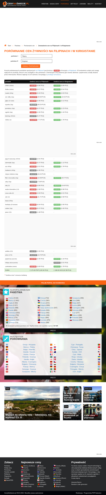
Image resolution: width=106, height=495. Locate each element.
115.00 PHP (33, 119)
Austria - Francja (29, 354)
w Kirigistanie (72, 70)
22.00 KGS (57, 189)
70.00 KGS (57, 100)
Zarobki (83, 4)
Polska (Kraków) (28, 484)
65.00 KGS (57, 204)
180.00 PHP (33, 178)
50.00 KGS (57, 108)
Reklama (7, 474)
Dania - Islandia (77, 359)
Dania (10, 305)
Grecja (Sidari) (44, 476)
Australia (43, 320)
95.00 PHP (33, 108)
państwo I (14, 56)
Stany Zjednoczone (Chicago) (41, 468)
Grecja (42, 298)
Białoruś (75, 315)
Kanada (43, 310)
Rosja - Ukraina (77, 357)
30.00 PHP (33, 159)
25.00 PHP (33, 189)
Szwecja (11, 322)
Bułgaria (43, 305)
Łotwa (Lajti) (27, 486)
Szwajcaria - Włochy (29, 371)
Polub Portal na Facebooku (53, 283)
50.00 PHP (33, 251)
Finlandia (75, 317)
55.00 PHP (33, 193)
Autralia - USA (77, 352)
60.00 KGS (57, 197)
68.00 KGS (57, 93)
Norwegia (11, 315)
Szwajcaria (76, 298)
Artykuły (74, 4)
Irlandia (10, 310)
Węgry (42, 317)
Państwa (45, 4)
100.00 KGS (57, 185)
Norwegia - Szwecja (29, 369)
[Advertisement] (53, 26)
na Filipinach (40, 70)
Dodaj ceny (54, 4)
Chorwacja (12, 313)
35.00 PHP (33, 258)
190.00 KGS (57, 178)
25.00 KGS (57, 162)
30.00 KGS (57, 112)
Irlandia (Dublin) (45, 478)
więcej (53, 330)
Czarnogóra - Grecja (77, 367)
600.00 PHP (33, 104)
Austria (74, 305)
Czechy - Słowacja (77, 362)
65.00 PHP (33, 100)
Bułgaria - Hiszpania (77, 364)
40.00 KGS (57, 119)
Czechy (43, 300)
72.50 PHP (33, 85)
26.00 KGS (57, 258)
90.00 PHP (33, 204)
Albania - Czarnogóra (29, 362)
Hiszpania (11, 320)
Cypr (74, 313)
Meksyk (58, 484)
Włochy (11, 317)
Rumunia (75, 310)
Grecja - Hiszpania (29, 344)
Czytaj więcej (75, 478)
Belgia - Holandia (29, 349)
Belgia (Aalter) (60, 486)
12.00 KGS (57, 89)
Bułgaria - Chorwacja (29, 364)
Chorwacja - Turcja (77, 347)
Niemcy (11, 300)
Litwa (74, 300)
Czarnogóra (76, 308)
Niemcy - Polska (29, 347)
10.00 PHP (33, 89)
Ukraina (43, 303)
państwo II (14, 61)
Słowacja (75, 320)
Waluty (90, 4)
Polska (10, 298)
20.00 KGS (57, 85)
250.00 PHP (33, 255)
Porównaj (65, 4)
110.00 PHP (33, 181)
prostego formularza (54, 74)
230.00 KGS (57, 97)
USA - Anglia (77, 371)
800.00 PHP (33, 97)
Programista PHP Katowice (92, 493)
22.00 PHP (33, 212)
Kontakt (98, 4)
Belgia (74, 303)
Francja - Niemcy (29, 367)
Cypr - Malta (77, 354)
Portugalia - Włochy (77, 369)
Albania (42, 322)
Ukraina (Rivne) (61, 478)
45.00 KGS (57, 193)
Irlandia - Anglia (29, 359)
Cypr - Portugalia (77, 344)
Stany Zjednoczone (46, 308)
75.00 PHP (33, 93)
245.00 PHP (33, 174)
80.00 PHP (33, 116)
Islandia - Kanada (29, 352)
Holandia (11, 308)
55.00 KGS (57, 208)
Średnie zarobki (9, 472)
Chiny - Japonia (77, 349)
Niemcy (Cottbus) (29, 466)
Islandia (43, 315)
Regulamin (7, 476)
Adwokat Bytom (76, 482)
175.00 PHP (33, 197)
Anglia (10, 303)
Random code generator (79, 484)
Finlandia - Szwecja (29, 357)
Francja (42, 313)
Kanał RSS (9, 480)
